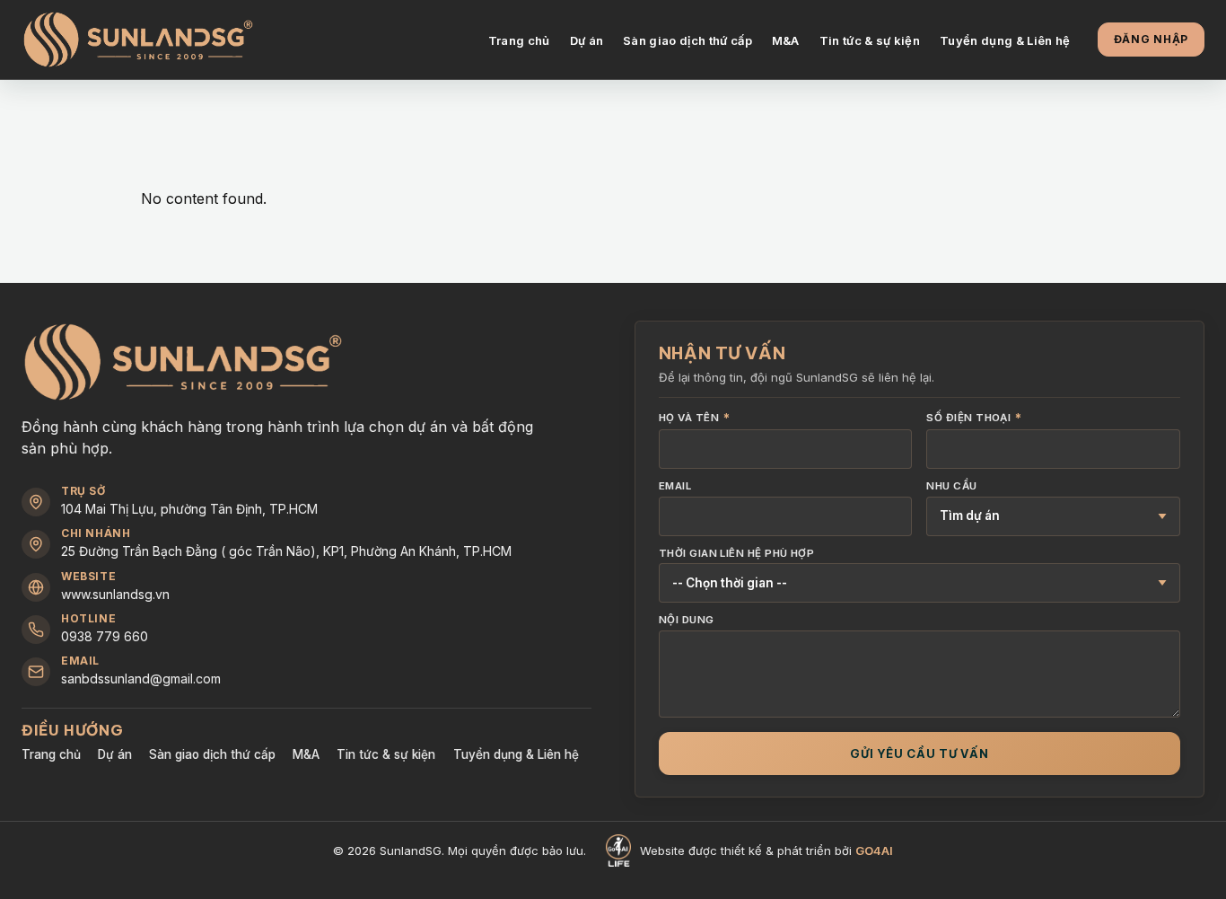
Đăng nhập (1151, 39)
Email (675, 486)
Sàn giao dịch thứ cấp (687, 40)
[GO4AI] (618, 850)
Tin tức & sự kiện (870, 40)
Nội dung (686, 620)
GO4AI (874, 850)
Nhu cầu (951, 486)
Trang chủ (519, 40)
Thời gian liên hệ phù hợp (737, 554)
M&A (786, 40)
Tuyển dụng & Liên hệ (1005, 40)
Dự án (587, 40)
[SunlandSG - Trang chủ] (138, 39)
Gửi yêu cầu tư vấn (919, 753)
